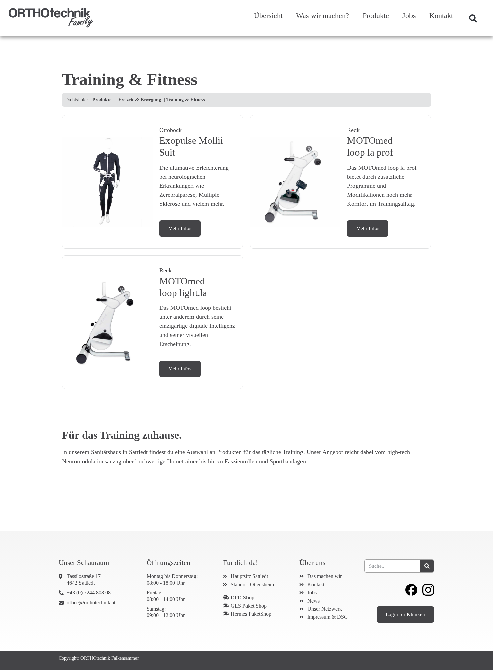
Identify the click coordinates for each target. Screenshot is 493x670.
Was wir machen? (322, 15)
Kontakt (441, 15)
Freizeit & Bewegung (139, 99)
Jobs (409, 15)
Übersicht (268, 15)
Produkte (376, 15)
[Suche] (427, 566)
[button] (473, 18)
